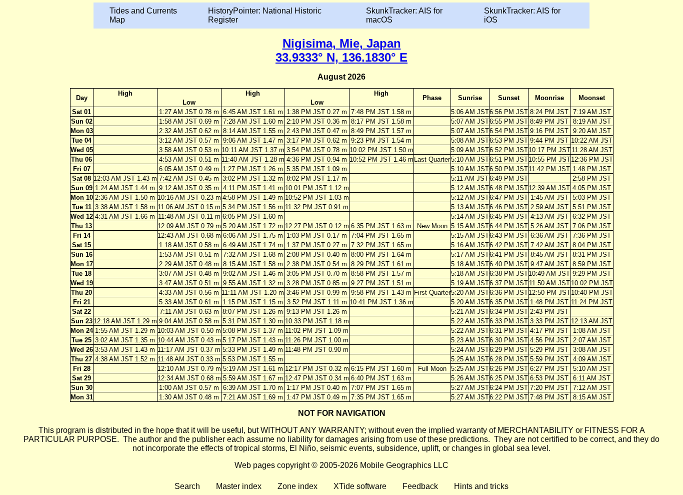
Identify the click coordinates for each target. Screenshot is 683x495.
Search (187, 486)
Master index (239, 486)
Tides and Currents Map (143, 15)
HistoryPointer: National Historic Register (265, 15)
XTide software (360, 486)
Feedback (420, 486)
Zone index (298, 486)
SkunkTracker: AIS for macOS (404, 15)
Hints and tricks (481, 486)
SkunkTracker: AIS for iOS (522, 15)
